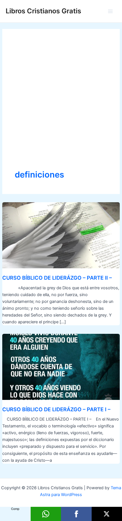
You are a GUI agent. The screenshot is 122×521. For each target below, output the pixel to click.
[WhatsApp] (46, 514)
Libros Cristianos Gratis (43, 11)
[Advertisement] (61, 105)
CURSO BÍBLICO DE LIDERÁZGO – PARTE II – (57, 278)
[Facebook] (76, 514)
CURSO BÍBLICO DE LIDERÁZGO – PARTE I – (56, 409)
